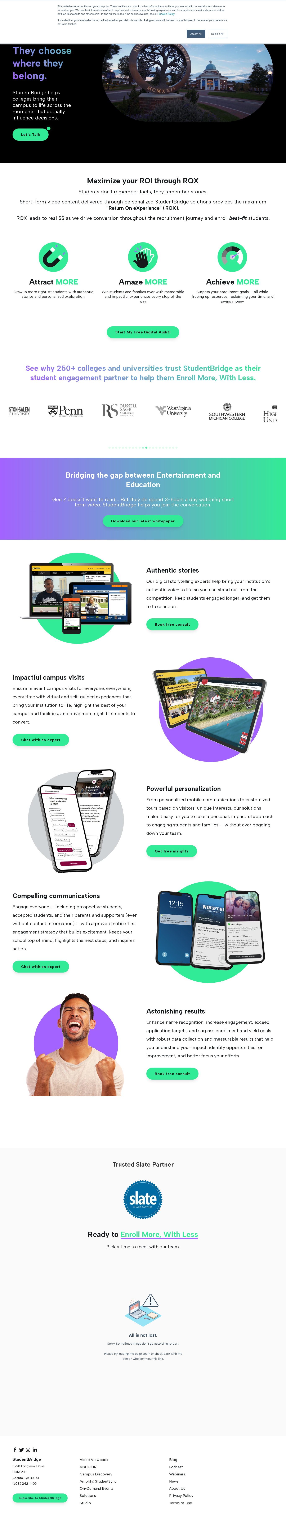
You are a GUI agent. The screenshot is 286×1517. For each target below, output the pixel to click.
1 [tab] (109, 448)
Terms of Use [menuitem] (180, 1503)
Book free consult (172, 624)
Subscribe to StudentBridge (40, 1498)
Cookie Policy (167, 14)
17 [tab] (163, 448)
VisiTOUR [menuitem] (88, 1467)
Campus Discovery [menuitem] (96, 1474)
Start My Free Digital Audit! (143, 332)
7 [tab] (130, 448)
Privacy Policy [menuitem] (181, 1495)
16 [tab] (160, 448)
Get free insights (171, 851)
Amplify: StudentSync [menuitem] (98, 1481)
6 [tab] (126, 448)
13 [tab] (150, 448)
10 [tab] (140, 448)
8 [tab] (133, 448)
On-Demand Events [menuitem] (96, 1488)
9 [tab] (136, 448)
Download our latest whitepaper (143, 521)
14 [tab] (153, 448)
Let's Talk (30, 134)
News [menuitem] (174, 1481)
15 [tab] (156, 448)
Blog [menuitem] (173, 1459)
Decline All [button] (217, 33)
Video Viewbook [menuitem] (94, 1459)
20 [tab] (173, 448)
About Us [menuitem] (177, 1488)
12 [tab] (146, 448)
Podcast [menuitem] (176, 1467)
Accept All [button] (196, 33)
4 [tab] (120, 448)
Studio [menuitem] (85, 1503)
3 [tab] (116, 448)
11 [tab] (143, 448)
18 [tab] (166, 448)
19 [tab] (170, 448)
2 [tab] (113, 448)
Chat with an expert (41, 740)
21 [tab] (176, 448)
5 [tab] (123, 448)
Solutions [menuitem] (88, 1495)
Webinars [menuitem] (177, 1474)
